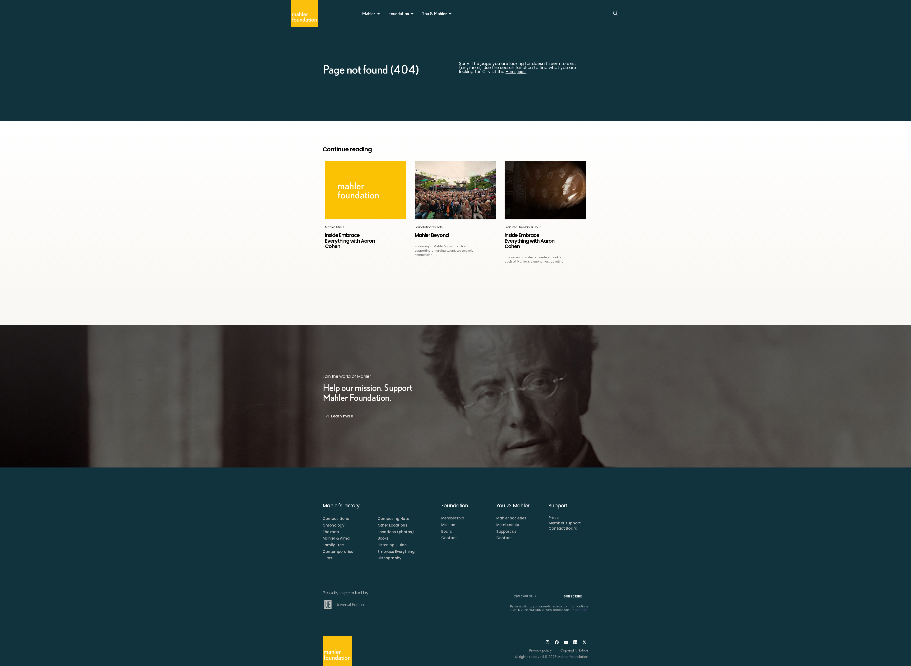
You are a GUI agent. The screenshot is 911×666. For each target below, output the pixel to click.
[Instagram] (547, 642)
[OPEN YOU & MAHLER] (450, 13)
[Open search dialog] (615, 13)
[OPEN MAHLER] (378, 13)
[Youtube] (566, 642)
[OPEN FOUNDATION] (412, 13)
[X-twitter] (584, 642)
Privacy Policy (579, 609)
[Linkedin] (575, 642)
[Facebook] (557, 642)
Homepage (516, 71)
